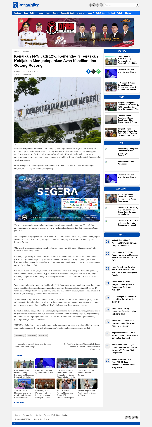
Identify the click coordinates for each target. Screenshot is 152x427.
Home (16, 51)
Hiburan (128, 13)
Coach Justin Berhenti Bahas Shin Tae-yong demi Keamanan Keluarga (33, 345)
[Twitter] (97, 5)
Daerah (56, 13)
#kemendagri (20, 335)
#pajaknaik (43, 335)
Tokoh (119, 13)
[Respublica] (26, 7)
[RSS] (101, 5)
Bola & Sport (101, 13)
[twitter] (93, 71)
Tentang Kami (28, 415)
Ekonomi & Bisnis (68, 13)
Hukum (40, 13)
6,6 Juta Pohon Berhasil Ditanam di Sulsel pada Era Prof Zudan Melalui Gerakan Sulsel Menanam (82, 346)
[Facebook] (90, 5)
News (26, 13)
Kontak (65, 415)
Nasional (17, 13)
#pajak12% (32, 335)
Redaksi (39, 415)
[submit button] (137, 5)
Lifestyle (80, 13)
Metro (48, 13)
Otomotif (90, 13)
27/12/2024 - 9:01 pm (30, 72)
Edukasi (111, 13)
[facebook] (88, 71)
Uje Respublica (25, 75)
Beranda (18, 415)
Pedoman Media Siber (52, 415)
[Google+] (94, 5)
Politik (32, 13)
